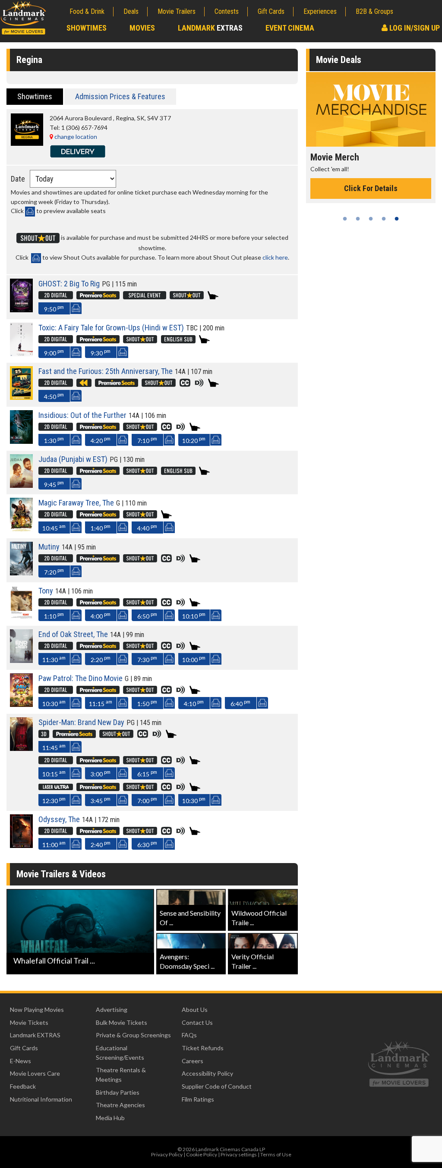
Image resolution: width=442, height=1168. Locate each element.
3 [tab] (370, 218)
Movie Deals (338, 59)
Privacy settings (239, 1154)
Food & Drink (86, 11)
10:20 (193, 439)
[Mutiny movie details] (21, 573)
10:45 (54, 527)
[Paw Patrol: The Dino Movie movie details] (21, 704)
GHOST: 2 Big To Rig (69, 283)
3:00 (100, 773)
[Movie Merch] (371, 109)
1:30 (54, 439)
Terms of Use (275, 1154)
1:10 (54, 615)
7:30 (147, 658)
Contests (227, 11)
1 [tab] (345, 218)
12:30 (54, 799)
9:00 (54, 352)
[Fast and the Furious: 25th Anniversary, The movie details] (21, 397)
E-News (20, 1060)
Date (18, 178)
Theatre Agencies (120, 1104)
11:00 (54, 843)
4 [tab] (383, 218)
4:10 (194, 702)
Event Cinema (289, 27)
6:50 (147, 615)
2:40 (100, 843)
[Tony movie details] (21, 617)
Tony (45, 590)
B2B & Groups (374, 11)
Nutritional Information (41, 1099)
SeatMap (76, 308)
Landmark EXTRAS (35, 1035)
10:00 (193, 658)
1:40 (100, 527)
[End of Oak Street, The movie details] (21, 660)
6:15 (147, 773)
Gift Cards (271, 11)
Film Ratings (198, 1099)
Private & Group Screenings (133, 1035)
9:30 (100, 352)
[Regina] (27, 143)
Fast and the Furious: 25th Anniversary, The (105, 371)
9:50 (54, 308)
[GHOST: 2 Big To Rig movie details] (21, 310)
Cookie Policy (201, 1154)
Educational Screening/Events (120, 1052)
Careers (192, 1060)
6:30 (147, 843)
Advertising (111, 1009)
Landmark (210, 27)
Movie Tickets (29, 1022)
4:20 (100, 439)
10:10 (193, 615)
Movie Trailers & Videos (61, 874)
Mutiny (49, 546)
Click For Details (371, 188)
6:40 (240, 702)
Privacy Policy (167, 1154)
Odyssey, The (59, 819)
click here (275, 257)
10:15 (54, 773)
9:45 (54, 483)
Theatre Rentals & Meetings (121, 1074)
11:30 (54, 658)
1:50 (147, 702)
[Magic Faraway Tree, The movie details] (21, 529)
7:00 (147, 799)
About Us (195, 1009)
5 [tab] (396, 218)
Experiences (320, 11)
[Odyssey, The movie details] (21, 845)
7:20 (54, 571)
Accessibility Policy (207, 1073)
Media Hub (110, 1117)
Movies (142, 27)
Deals (131, 11)
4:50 (54, 395)
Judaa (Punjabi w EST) (72, 459)
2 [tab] (358, 218)
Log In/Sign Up (414, 27)
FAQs (189, 1035)
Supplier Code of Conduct (217, 1086)
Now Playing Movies (37, 1009)
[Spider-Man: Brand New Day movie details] (21, 748)
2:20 (100, 658)
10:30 (54, 702)
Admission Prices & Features (120, 96)
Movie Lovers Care (35, 1073)
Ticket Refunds (203, 1048)
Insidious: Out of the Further (82, 415)
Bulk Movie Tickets (121, 1022)
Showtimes (86, 27)
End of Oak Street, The (73, 634)
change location (75, 136)
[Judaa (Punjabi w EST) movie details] (21, 485)
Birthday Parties (117, 1092)
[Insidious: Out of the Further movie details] (21, 441)
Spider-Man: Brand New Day (81, 722)
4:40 (147, 527)
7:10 (147, 439)
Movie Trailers (177, 11)
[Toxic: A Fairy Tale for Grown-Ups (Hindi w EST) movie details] (21, 354)
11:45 (54, 746)
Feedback (23, 1086)
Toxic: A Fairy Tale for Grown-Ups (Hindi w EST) (111, 327)
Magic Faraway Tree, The (76, 502)
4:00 (100, 615)
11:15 (100, 702)
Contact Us (197, 1022)
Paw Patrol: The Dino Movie (80, 678)
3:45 (100, 799)
